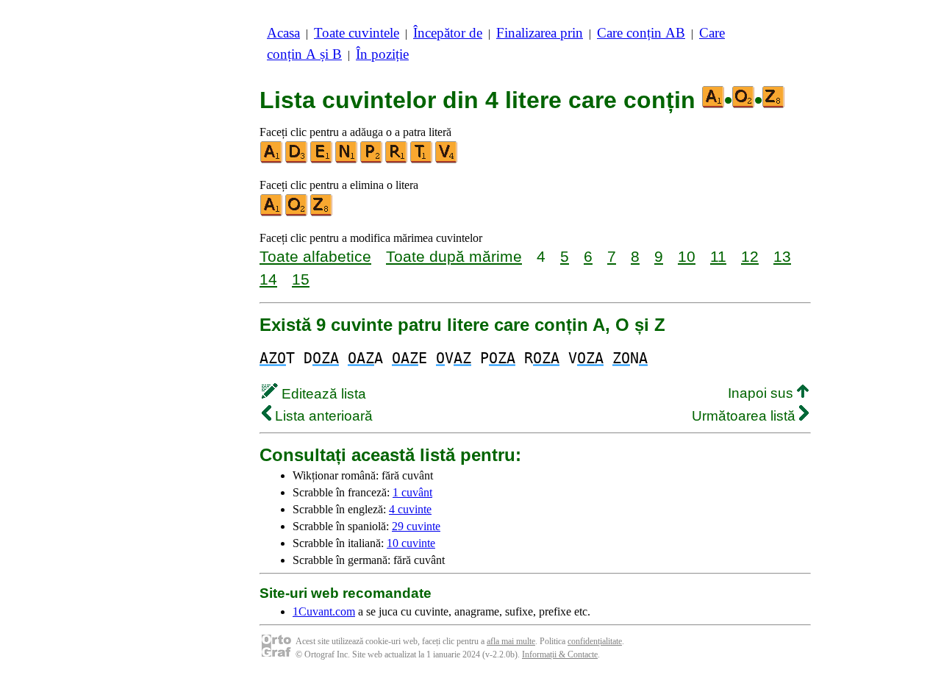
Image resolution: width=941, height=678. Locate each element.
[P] (371, 160)
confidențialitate (595, 641)
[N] (346, 160)
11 (718, 256)
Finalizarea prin (539, 32)
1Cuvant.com (324, 611)
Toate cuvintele (356, 32)
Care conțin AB (641, 32)
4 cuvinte (410, 509)
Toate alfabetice (315, 256)
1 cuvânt (412, 492)
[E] (322, 160)
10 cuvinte (411, 543)
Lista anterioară (322, 416)
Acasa (283, 32)
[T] (421, 160)
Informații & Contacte (560, 654)
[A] (272, 160)
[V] (446, 160)
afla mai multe (511, 641)
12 (750, 256)
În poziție (382, 54)
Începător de (447, 32)
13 (782, 256)
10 (686, 256)
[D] (297, 160)
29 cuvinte (416, 526)
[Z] (322, 213)
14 (268, 279)
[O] (297, 213)
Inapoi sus (762, 393)
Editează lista (322, 394)
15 (301, 279)
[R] (396, 160)
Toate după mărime (454, 256)
